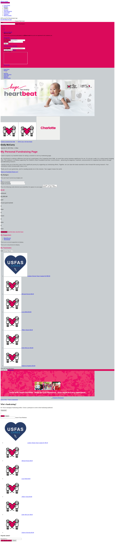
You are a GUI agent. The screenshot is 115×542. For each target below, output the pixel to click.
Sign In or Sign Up (8, 32)
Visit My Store (11, 232)
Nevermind (3, 410)
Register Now (11, 370)
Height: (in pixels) (5, 183)
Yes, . (2, 416)
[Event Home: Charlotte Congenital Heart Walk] (48, 139)
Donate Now (4, 232)
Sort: (2, 251)
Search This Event (19, 21)
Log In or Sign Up (5, 2)
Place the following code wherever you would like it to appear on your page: (21, 187)
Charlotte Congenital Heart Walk (8, 141)
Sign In (14, 50)
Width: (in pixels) (5, 182)
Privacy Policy (4, 399)
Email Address (7, 40)
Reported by (4, 538)
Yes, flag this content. (6, 540)
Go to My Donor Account (6, 19)
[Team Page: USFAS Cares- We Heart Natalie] (27, 139)
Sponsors (6, 10)
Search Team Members (21, 417)
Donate (6, 8)
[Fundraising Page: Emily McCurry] (10, 139)
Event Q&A (7, 12)
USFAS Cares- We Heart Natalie (25, 141)
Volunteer (6, 14)
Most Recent (7, 238)
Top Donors (7, 239)
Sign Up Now (7, 37)
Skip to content (4, 1)
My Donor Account (13, 38)
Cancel (7, 416)
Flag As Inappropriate (13, 399)
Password (6, 41)
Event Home (7, 5)
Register (6, 6)
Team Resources (8, 11)
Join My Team (19, 232)
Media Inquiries (8, 15)
